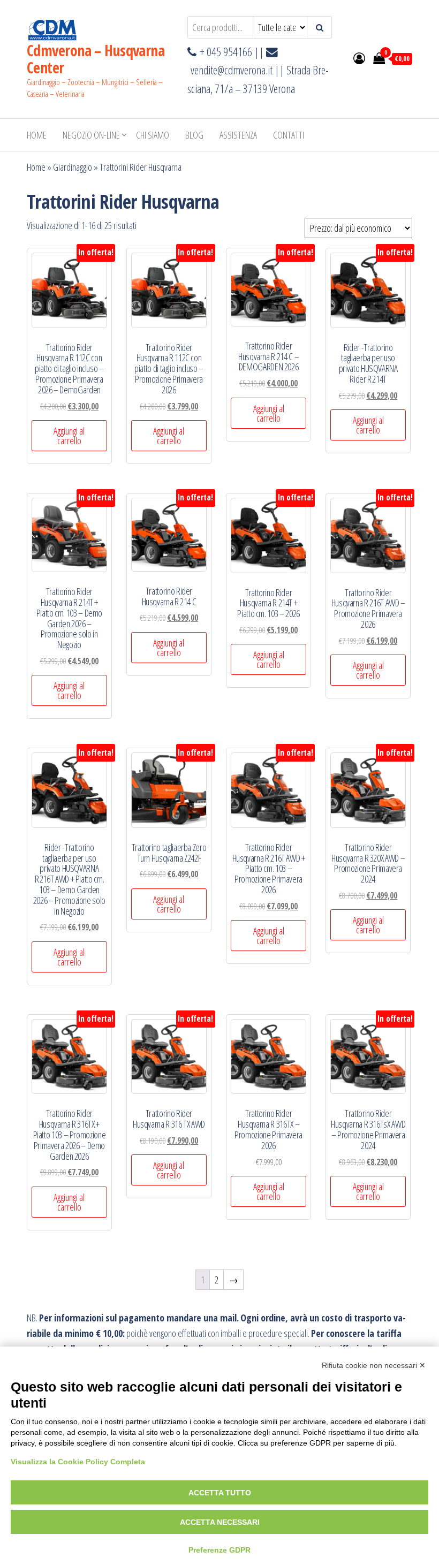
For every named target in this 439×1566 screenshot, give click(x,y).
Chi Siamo (152, 134)
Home (37, 134)
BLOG (194, 134)
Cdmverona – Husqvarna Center (95, 59)
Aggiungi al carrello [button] (69, 435)
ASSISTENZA (238, 134)
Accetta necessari (220, 1522)
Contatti (288, 134)
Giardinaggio (72, 167)
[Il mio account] (359, 58)
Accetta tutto (219, 1492)
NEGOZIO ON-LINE (91, 134)
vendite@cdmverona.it (232, 70)
